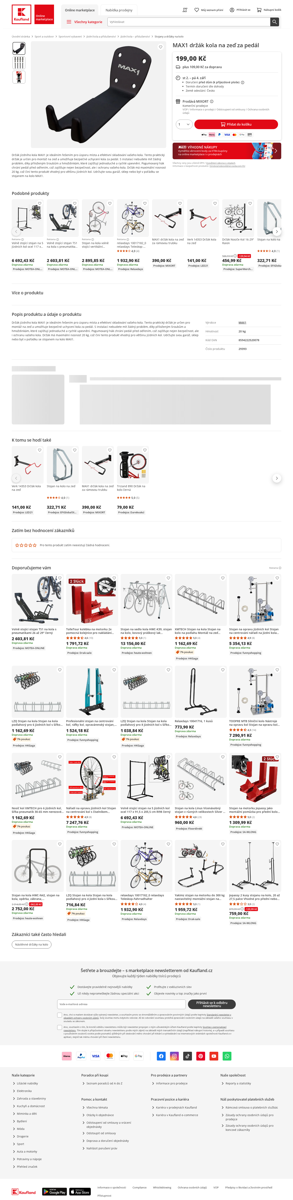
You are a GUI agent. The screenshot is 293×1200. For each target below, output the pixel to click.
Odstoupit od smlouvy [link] (101, 1133)
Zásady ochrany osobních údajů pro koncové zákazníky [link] (249, 1128)
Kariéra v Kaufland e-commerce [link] (177, 1115)
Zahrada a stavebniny (31, 1098)
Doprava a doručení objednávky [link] (108, 1141)
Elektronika (24, 1091)
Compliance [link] (139, 1187)
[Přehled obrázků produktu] (19, 94)
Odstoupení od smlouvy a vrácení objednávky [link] (109, 1125)
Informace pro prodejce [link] (172, 1083)
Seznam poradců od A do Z (104, 1083)
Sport (20, 1144)
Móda (21, 1129)
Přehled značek (27, 1167)
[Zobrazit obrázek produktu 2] (19, 62)
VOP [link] (216, 1187)
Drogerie (23, 1136)
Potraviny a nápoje (29, 1159)
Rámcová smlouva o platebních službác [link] (252, 1107)
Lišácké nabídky (27, 1083)
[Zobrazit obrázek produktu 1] (19, 48)
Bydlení (22, 1121)
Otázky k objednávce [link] (100, 1115)
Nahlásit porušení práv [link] (102, 1148)
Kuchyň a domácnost (31, 1106)
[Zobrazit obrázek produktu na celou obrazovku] (98, 94)
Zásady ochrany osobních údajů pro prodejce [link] (249, 1117)
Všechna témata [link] (97, 1107)
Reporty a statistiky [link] (238, 1083)
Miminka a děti (27, 1114)
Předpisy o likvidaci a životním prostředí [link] (248, 1187)
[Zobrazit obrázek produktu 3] (19, 77)
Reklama (16, 239)
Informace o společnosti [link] (111, 1187)
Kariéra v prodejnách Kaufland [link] (176, 1107)
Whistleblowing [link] (162, 1187)
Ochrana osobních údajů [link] (192, 1187)
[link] (119, 9)
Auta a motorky (27, 1151)
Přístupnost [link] (104, 1195)
